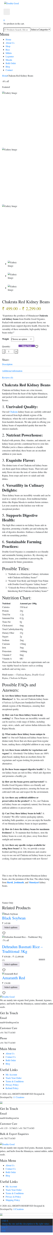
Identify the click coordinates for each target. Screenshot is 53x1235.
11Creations (18, 1209)
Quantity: (6, 346)
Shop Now (27, 346)
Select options (10, 927)
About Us (10, 42)
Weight (5, 338)
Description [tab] (7, 364)
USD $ (25, 1222)
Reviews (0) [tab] (7, 377)
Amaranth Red (13, 977)
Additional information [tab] (12, 370)
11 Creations (18, 1097)
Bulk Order (11, 63)
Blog (8, 66)
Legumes (10, 56)
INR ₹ (4, 1229)
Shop (8, 46)
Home (8, 39)
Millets (9, 52)
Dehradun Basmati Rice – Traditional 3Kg (22, 949)
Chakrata (14, 411)
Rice (8, 49)
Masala (9, 59)
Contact (9, 69)
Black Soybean (14, 918)
